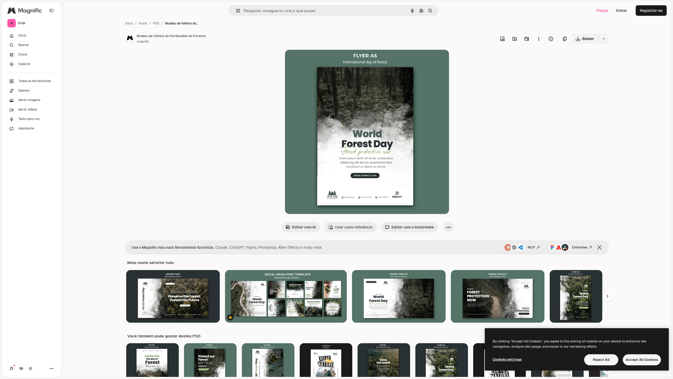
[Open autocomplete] (236, 11)
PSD (156, 23)
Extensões (579, 247)
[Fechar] (599, 247)
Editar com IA (304, 227)
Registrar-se (651, 10)
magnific (143, 41)
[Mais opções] (538, 38)
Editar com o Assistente (412, 227)
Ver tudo (166, 262)
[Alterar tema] (30, 368)
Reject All (601, 359)
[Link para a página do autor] (130, 38)
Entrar (621, 10)
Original (318, 59)
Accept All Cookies (642, 359)
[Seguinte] (607, 296)
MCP (531, 247)
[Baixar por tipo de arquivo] (603, 38)
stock (143, 23)
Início (129, 23)
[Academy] (21, 368)
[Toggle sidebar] (51, 10)
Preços (602, 10)
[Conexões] (11, 368)
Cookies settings (507, 359)
